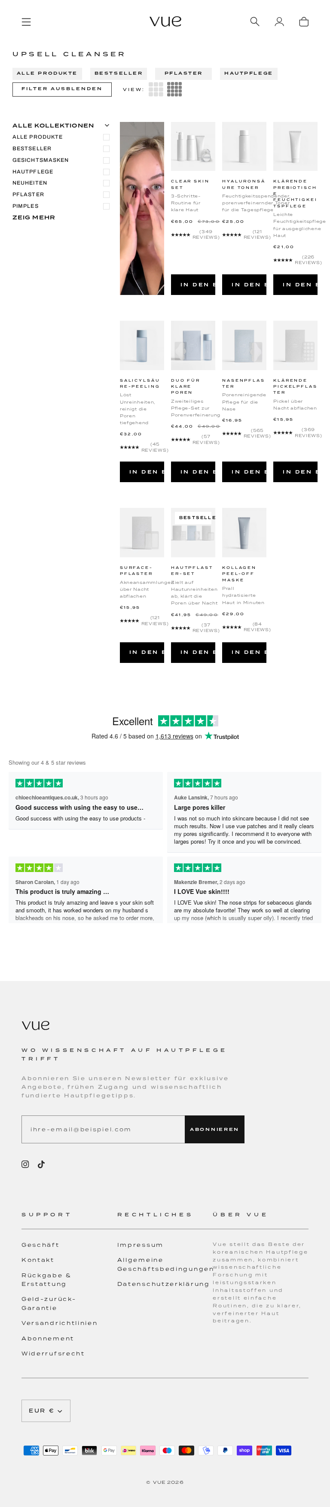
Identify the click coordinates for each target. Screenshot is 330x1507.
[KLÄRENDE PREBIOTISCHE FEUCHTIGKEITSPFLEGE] (295, 146)
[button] (69, 1219)
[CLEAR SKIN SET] (193, 146)
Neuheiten (29, 183)
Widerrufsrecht (53, 1353)
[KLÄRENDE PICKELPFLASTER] (295, 345)
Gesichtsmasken (40, 160)
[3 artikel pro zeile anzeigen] (156, 89)
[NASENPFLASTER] (244, 345)
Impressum (140, 1245)
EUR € (42, 1410)
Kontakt (38, 1260)
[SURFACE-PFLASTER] (142, 532)
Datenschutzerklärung (163, 1284)
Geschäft (40, 1245)
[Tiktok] (41, 1164)
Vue (159, 1482)
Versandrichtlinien (59, 1323)
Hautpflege (248, 73)
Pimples (25, 206)
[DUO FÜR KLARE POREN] (193, 345)
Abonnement (47, 1338)
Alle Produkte (47, 73)
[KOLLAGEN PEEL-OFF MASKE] (244, 532)
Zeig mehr (33, 218)
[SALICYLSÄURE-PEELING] (142, 345)
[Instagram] (25, 1164)
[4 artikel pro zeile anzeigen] (174, 89)
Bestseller (119, 73)
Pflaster (184, 73)
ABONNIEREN (214, 1129)
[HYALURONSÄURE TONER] (244, 146)
